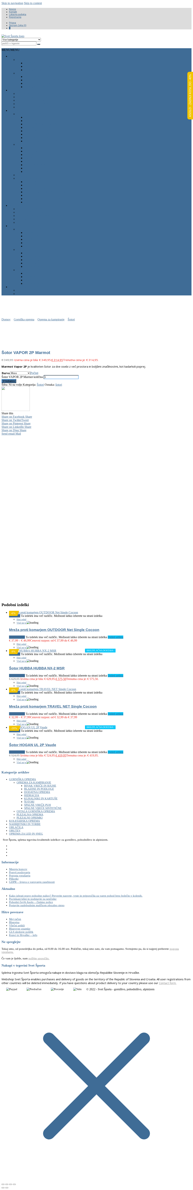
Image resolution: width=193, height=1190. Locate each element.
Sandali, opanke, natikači (36, 107)
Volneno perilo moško (42, 63)
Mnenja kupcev (18, 869)
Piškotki (13, 878)
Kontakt (13, 12)
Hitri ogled (21, 619)
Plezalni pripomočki (40, 130)
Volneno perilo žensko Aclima (48, 80)
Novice (12, 9)
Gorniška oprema (23, 110)
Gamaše (30, 242)
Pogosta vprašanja (19, 875)
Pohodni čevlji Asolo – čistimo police (31, 902)
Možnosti (19, 637)
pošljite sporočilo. (38, 958)
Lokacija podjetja (17, 14)
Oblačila (16, 56)
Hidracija (31, 168)
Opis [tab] (15, 437)
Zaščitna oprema (37, 202)
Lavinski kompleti (38, 283)
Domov (6, 319)
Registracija (15, 17)
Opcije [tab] (30, 437)
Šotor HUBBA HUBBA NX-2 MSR (37, 668)
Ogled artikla (115, 637)
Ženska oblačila (29, 73)
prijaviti (48, 565)
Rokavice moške (37, 69)
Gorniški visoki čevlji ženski (39, 97)
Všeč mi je (22, 623)
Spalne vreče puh (38, 151)
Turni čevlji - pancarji (42, 259)
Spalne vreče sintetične (43, 154)
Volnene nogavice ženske (44, 83)
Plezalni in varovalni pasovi (46, 124)
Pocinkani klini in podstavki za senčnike (33, 898)
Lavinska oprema (30, 269)
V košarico (9, 381)
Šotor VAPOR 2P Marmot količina (22, 377)
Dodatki (30, 246)
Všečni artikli (17, 925)
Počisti (34, 373)
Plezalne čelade (37, 117)
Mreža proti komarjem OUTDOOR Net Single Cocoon (54, 630)
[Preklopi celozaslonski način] (6, 1184)
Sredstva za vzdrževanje (44, 198)
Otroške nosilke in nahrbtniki (41, 215)
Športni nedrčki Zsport (43, 76)
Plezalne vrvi (35, 120)
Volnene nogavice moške (44, 66)
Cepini (29, 232)
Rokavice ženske (37, 86)
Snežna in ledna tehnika (35, 229)
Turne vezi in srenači (41, 263)
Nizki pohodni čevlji (32, 100)
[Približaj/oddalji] (3, 1184)
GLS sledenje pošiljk (21, 931)
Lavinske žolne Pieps (40, 273)
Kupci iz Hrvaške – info (23, 935)
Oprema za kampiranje (34, 144)
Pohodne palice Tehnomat (45, 185)
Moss (18, 532)
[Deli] (10, 1184)
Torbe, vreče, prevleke (35, 222)
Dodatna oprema (37, 137)
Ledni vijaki (33, 239)
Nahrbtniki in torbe (24, 205)
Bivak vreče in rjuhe (40, 158)
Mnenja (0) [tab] (48, 437)
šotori (58, 384)
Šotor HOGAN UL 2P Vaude (32, 745)
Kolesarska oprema (25, 286)
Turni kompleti (36, 266)
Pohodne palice (36, 181)
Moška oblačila (29, 59)
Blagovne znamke (19, 928)
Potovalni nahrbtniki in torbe (41, 219)
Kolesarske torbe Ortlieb (38, 293)
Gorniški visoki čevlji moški (39, 93)
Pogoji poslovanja (19, 872)
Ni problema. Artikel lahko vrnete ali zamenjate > (99, 590)
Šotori (29, 147)
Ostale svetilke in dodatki (45, 191)
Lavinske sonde (36, 280)
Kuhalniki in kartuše (40, 164)
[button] (11, 49)
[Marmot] (16, 409)
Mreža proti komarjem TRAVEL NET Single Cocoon (53, 706)
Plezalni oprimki (30, 175)
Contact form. (167, 983)
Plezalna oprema (30, 113)
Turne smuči (34, 253)
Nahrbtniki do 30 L (31, 208)
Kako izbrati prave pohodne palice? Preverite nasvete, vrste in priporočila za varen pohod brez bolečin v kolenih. (75, 895)
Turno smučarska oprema (38, 249)
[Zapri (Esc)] (14, 1184)
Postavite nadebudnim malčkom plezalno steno (36, 905)
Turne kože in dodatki (41, 256)
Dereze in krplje (37, 236)
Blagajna (14, 922)
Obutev (15, 90)
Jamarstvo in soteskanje (44, 141)
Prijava (12, 22)
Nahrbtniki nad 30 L (32, 212)
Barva (6, 373)
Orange (28, 532)
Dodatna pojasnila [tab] (73, 437)
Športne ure (34, 195)
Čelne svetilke (36, 188)
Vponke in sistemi (38, 127)
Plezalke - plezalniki (33, 103)
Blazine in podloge (39, 161)
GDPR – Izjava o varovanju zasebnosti (32, 881)
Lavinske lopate (36, 276)
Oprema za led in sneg (26, 225)
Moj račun (15, 919)
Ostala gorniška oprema (36, 178)
